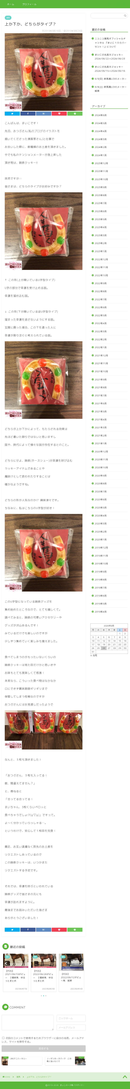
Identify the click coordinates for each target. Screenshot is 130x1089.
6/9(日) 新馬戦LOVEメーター (111, 78)
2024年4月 (101, 131)
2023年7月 (101, 203)
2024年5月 (101, 123)
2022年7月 (101, 299)
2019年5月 (101, 603)
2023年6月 (101, 211)
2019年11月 (101, 555)
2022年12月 (101, 259)
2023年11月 (101, 171)
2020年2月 (101, 531)
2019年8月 (101, 579)
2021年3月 (101, 427)
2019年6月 (101, 595)
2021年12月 (101, 355)
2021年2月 (101, 435)
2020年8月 (101, 483)
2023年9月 (101, 187)
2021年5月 (101, 411)
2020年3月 (101, 523)
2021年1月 (101, 443)
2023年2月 (101, 243)
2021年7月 (101, 395)
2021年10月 (101, 371)
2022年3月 (101, 331)
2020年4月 (101, 515)
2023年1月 (101, 251)
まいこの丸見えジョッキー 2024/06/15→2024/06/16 (110, 68)
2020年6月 (101, 499)
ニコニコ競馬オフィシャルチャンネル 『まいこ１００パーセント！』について (111, 42)
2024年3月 (101, 139)
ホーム (10, 4)
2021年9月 (101, 379)
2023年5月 (101, 219)
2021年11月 (101, 363)
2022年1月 (101, 347)
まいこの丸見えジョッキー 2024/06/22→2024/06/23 (110, 56)
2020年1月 (101, 539)
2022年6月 (101, 307)
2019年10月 (101, 563)
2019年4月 (101, 611)
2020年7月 (101, 491)
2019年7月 (101, 587)
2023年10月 (101, 179)
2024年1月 (101, 155)
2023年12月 (101, 163)
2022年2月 (101, 339)
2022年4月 (101, 323)
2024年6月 (101, 115)
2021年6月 (101, 403)
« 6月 (93, 655)
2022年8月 (101, 291)
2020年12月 (101, 451)
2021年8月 (101, 387)
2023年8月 (101, 195)
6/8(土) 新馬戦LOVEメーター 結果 (111, 88)
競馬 (8, 17)
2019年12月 (101, 547)
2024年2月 (101, 147)
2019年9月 (101, 571)
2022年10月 (101, 275)
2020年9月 (101, 475)
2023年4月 (101, 227)
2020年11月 (101, 459)
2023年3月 (101, 235)
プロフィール (29, 4)
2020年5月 (101, 507)
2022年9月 (101, 283)
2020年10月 (101, 467)
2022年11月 (101, 267)
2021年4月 (101, 419)
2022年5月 (101, 315)
